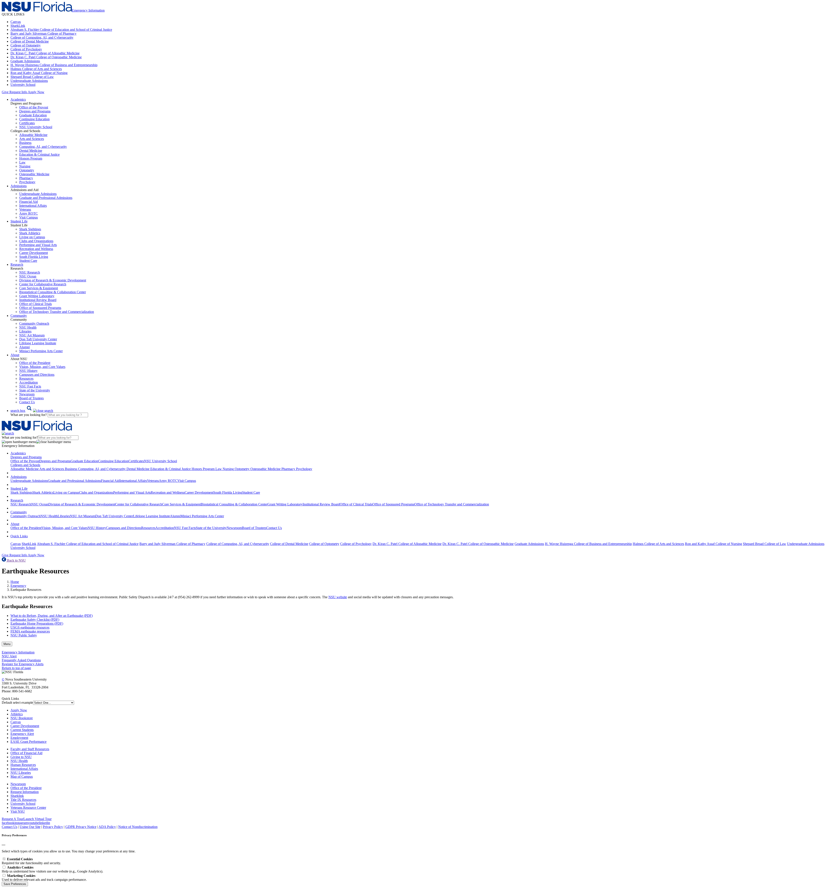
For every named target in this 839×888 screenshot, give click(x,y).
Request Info (18, 92)
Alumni (24, 347)
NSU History (28, 370)
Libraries (25, 331)
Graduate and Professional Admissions (45, 198)
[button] (31, 410)
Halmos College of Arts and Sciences (36, 69)
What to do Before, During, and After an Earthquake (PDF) (51, 615)
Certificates (27, 123)
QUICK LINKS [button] (13, 14)
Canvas (15, 22)
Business (25, 143)
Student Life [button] (19, 221)
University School (22, 84)
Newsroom (27, 394)
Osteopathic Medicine (34, 174)
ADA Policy (107, 827)
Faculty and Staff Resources (29, 749)
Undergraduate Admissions (29, 81)
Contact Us (27, 402)
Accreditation (28, 382)
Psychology (27, 182)
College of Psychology (26, 49)
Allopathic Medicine (33, 135)
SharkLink (17, 26)
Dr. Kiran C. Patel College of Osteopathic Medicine (46, 57)
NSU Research (29, 272)
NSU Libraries (20, 772)
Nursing (24, 166)
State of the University (34, 390)
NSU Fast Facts (30, 386)
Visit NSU (17, 811)
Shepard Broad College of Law (32, 77)
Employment (19, 738)
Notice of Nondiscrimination (138, 827)
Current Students (22, 730)
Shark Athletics (29, 233)
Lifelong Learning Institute (37, 343)
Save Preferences (14, 884)
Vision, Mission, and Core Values (42, 367)
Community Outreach (34, 323)
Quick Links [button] (19, 536)
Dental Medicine (30, 150)
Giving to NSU (21, 757)
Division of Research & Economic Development (52, 280)
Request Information (24, 792)
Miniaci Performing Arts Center (41, 351)
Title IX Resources (23, 800)
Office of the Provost (33, 107)
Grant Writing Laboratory (36, 296)
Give (5, 92)
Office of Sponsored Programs (40, 308)
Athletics (16, 714)
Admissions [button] (18, 186)
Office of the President (34, 363)
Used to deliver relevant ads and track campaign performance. (44, 877)
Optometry (26, 170)
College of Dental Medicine (29, 41)
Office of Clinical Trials (35, 304)
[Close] (3, 845)
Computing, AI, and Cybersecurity (43, 146)
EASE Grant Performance (28, 741)
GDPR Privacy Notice (80, 827)
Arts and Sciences (31, 139)
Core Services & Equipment (38, 288)
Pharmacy (26, 178)
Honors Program (30, 158)
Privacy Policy (53, 827)
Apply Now (36, 92)
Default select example (17, 702)
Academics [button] (18, 99)
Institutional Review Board (37, 300)
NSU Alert (9, 656)
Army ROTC (28, 213)
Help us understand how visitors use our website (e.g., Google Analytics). (52, 869)
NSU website (337, 597)
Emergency (18, 586)
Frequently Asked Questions (21, 660)
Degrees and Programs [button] (26, 457)
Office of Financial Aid (26, 753)
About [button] (14, 355)
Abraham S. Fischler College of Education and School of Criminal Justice (61, 29)
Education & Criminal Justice (39, 154)
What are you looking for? (29, 415)
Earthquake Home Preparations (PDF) (36, 623)
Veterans (25, 209)
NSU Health (27, 327)
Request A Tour (12, 819)
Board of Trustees (31, 398)
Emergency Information (18, 652)
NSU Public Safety (23, 635)
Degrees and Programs (34, 111)
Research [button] (16, 264)
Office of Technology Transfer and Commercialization (56, 312)
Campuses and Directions (36, 374)
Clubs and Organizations (36, 241)
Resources (26, 378)
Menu (6, 644)
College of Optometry (25, 45)
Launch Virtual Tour (37, 819)
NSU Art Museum (32, 335)
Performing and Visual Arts (38, 245)
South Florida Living (33, 257)
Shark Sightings (30, 229)
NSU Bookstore (21, 718)
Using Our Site (30, 827)
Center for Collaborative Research (42, 284)
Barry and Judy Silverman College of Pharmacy (43, 33)
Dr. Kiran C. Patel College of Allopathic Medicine (45, 53)
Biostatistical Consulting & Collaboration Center (52, 292)
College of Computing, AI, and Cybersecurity (41, 37)
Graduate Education (33, 115)
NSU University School (35, 127)
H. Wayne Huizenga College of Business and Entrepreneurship (53, 65)
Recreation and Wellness (36, 249)
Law (22, 162)
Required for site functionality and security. (31, 861)
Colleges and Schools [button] (25, 465)
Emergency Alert (22, 734)
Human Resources (23, 765)
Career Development (33, 253)
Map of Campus (21, 776)
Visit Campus (28, 217)
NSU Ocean (27, 276)
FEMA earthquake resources (30, 631)
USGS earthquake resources (29, 627)
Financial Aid (28, 201)
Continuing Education (34, 119)
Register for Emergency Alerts (22, 664)
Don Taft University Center (38, 339)
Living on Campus (32, 237)
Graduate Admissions (25, 61)
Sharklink (17, 796)
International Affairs (33, 205)
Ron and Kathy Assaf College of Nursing (39, 73)
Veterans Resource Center (28, 807)
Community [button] (18, 315)
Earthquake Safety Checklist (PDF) (34, 619)
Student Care (28, 260)
